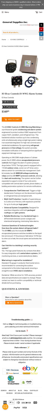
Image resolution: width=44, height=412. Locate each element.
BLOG (20, 390)
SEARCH (4, 390)
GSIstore (21, 399)
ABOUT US (12, 390)
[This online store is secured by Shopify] (27, 384)
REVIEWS (9, 393)
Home (4, 39)
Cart (40, 12)
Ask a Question (15, 303)
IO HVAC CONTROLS (17, 39)
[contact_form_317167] (5, 407)
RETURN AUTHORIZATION (23, 393)
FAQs (26, 390)
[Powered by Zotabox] (41, 38)
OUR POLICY (34, 390)
